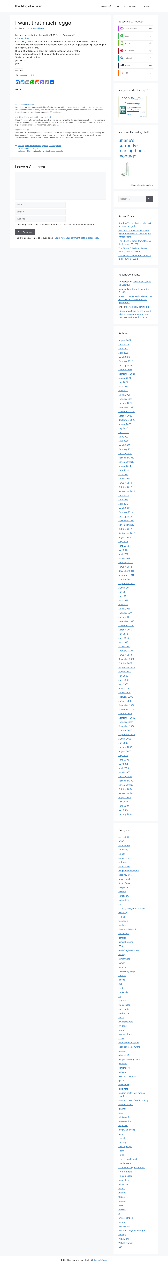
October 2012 (125, 529)
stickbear (123, 311)
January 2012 (125, 567)
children (122, 891)
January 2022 (125, 365)
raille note (123, 1089)
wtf (120, 1247)
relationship (124, 1117)
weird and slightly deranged (132, 1230)
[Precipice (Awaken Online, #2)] (124, 178)
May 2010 (123, 642)
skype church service (128, 1159)
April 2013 (123, 504)
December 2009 (126, 659)
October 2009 (125, 663)
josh (120, 984)
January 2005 (125, 776)
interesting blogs (126, 971)
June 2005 (123, 760)
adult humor (124, 845)
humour (122, 967)
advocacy (123, 849)
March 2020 (124, 445)
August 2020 (124, 424)
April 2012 (123, 554)
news (27, 146)
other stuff (123, 1055)
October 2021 (125, 369)
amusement (124, 858)
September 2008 (126, 718)
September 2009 (126, 667)
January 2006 (125, 747)
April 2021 (123, 390)
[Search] (149, 199)
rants (120, 1113)
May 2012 (123, 550)
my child (122, 1026)
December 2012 (126, 520)
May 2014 (123, 474)
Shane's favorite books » (142, 185)
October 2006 (125, 730)
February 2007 (125, 722)
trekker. (122, 1209)
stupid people (125, 1176)
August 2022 (124, 340)
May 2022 (123, 348)
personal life (124, 1068)
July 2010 (123, 634)
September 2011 (126, 583)
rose (120, 1134)
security (122, 1142)
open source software (129, 1047)
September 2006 (126, 734)
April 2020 (123, 441)
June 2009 (123, 680)
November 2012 (126, 525)
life (119, 996)
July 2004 (123, 801)
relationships (124, 1121)
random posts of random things (134, 1100)
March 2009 (124, 692)
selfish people (125, 1146)
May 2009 (123, 684)
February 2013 (125, 512)
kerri (120, 988)
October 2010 (125, 629)
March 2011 (124, 609)
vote (117, 6)
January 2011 (124, 617)
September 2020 (126, 420)
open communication (128, 1042)
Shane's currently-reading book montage (131, 148)
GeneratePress (100, 1260)
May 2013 (123, 499)
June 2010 (123, 638)
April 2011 (123, 604)
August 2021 (124, 378)
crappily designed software (131, 908)
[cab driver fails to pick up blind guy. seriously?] (62, 120)
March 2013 (124, 508)
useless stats (124, 1226)
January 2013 (125, 516)
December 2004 (126, 780)
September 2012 (126, 533)
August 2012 (124, 537)
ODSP (121, 1038)
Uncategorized (55, 146)
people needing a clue (129, 1059)
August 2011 (124, 588)
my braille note (125, 1021)
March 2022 (124, 357)
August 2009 (124, 671)
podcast (122, 1072)
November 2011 (126, 575)
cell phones (124, 887)
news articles (35, 146)
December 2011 (126, 571)
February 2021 (125, 399)
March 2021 (124, 395)
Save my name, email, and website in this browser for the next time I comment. (57, 224)
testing (121, 1188)
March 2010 (124, 646)
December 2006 (126, 726)
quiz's (121, 1080)
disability (122, 912)
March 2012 (124, 558)
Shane (128, 108)
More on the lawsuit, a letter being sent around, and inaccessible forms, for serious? (134, 314)
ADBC (121, 841)
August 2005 (124, 751)
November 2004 (126, 785)
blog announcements (128, 870)
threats (121, 1197)
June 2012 (123, 546)
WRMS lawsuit (125, 1243)
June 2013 (123, 495)
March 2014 (124, 478)
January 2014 (125, 483)
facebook (123, 921)
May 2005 (123, 764)
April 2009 (123, 688)
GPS (120, 946)
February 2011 (125, 613)
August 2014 (124, 466)
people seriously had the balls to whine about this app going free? (135, 299)
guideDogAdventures (128, 950)
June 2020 (123, 432)
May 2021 (123, 386)
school (121, 1138)
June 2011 (123, 596)
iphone (121, 980)
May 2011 (123, 600)
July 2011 (123, 592)
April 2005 (123, 768)
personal (122, 1063)
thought (122, 1192)
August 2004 (124, 797)
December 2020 (126, 407)
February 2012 (125, 562)
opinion (45, 146)
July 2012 (123, 541)
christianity (123, 896)
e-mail (121, 917)
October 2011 (125, 579)
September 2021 (126, 374)
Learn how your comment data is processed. (77, 238)
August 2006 (124, 739)
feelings (122, 925)
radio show (123, 1084)
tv (119, 1213)
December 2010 (126, 621)
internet (122, 975)
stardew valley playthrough (131, 1167)
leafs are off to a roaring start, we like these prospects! (40, 151)
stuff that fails (125, 1171)
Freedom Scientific (127, 929)
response (123, 1125)
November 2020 (126, 411)
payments (146, 6)
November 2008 (126, 709)
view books (143, 116)
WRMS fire (123, 1239)
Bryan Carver (124, 883)
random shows (125, 1104)
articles (21, 146)
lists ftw (122, 1000)
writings (122, 1234)
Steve (121, 296)
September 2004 (126, 793)
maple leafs (124, 1005)
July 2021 (123, 382)
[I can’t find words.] (62, 133)
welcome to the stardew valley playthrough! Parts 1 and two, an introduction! (134, 233)
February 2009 (125, 697)
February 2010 (125, 650)
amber (121, 854)
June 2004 (123, 806)
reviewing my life (126, 1130)
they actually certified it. (137, 307)
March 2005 (124, 772)
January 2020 (125, 453)
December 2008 (126, 705)
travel (121, 1205)
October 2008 (125, 713)
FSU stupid (123, 933)
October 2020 (125, 416)
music (121, 1017)
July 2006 (123, 743)
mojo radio (123, 1009)
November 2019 (126, 462)
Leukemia (123, 992)
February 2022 (125, 361)
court (121, 904)
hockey (121, 954)
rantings (122, 1109)
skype (121, 1155)
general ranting (125, 942)
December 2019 (126, 457)
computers (123, 900)
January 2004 (125, 814)
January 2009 (125, 701)
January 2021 (125, 403)
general (122, 938)
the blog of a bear (28, 6)
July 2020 (123, 428)
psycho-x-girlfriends (128, 1076)
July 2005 (123, 755)
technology (123, 1180)
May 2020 (123, 437)
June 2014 (123, 470)
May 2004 (123, 810)
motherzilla (123, 1013)
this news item (22, 38)
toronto (122, 1201)
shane (121, 1151)
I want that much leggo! (28, 148)
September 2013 (126, 491)
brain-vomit (124, 879)
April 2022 (123, 353)
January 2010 (125, 655)
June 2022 (123, 344)
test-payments (130, 6)
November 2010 (126, 625)
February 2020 (125, 449)
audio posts (124, 866)
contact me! (106, 6)
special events (125, 1163)
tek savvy (123, 1184)
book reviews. (125, 875)
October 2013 (125, 487)
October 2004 (125, 789)
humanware (124, 959)
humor (121, 963)
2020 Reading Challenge (133, 100)
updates (122, 1222)
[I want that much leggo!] (62, 108)
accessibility (124, 837)
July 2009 (123, 676)
